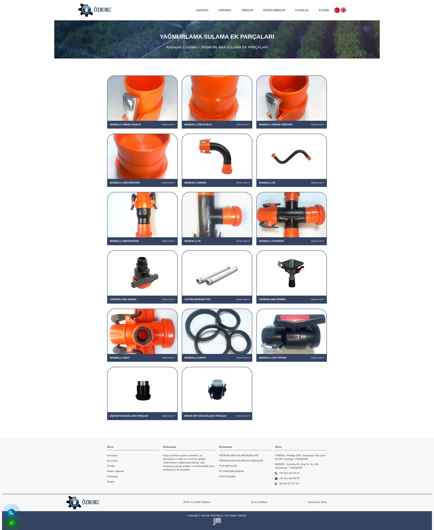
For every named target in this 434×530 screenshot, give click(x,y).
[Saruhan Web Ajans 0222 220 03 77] (217, 521)
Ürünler (191, 47)
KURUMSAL (225, 10)
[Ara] (11, 512)
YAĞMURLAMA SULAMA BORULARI (238, 455)
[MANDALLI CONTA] (217, 331)
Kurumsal (112, 460)
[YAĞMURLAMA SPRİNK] (292, 273)
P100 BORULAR (228, 466)
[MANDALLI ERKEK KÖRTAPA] (292, 98)
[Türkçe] (337, 10)
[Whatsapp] (11, 523)
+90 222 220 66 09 (289, 478)
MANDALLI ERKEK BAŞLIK (125, 124)
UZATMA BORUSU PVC (197, 299)
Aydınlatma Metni (317, 502)
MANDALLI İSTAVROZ (271, 241)
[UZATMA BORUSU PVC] (217, 273)
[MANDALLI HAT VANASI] (292, 331)
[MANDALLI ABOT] (142, 331)
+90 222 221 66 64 (289, 473)
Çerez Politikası (259, 502)
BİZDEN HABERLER (274, 10)
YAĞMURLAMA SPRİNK (272, 299)
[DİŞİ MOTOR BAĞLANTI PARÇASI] (142, 389)
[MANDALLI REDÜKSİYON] (142, 214)
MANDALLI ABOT (120, 357)
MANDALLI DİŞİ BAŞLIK (198, 124)
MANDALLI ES (267, 182)
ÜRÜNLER (247, 10)
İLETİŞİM (324, 10)
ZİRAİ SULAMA (227, 476)
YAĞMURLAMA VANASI (123, 299)
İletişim (111, 481)
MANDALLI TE (192, 241)
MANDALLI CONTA (195, 357)
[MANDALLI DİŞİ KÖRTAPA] (142, 156)
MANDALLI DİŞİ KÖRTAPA (125, 182)
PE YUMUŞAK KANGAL (231, 471)
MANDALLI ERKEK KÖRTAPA (275, 124)
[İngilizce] (343, 10)
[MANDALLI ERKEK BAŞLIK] (142, 98)
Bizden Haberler (115, 471)
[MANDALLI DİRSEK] (217, 156)
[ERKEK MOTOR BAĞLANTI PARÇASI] (217, 389)
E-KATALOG (302, 10)
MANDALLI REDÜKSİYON (124, 241)
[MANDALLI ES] (292, 156)
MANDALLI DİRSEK (195, 182)
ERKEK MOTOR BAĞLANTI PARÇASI (205, 416)
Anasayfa (173, 47)
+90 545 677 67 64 (289, 483)
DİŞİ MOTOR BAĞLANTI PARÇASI (129, 416)
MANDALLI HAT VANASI (272, 357)
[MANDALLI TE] (217, 214)
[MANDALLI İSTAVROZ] (292, 214)
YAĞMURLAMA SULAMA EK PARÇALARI (241, 460)
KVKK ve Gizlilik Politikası (196, 502)
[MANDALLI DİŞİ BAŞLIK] (217, 98)
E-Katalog (112, 476)
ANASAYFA (202, 10)
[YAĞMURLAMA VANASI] (142, 273)
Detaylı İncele (167, 124)
